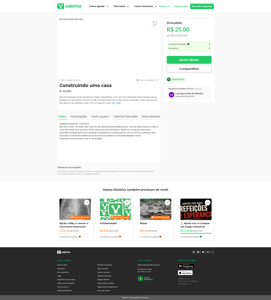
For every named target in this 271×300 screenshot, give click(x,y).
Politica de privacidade (65, 283)
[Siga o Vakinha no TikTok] (213, 252)
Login (59, 276)
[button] (108, 46)
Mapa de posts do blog (105, 283)
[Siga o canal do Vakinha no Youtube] (203, 252)
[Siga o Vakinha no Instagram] (193, 252)
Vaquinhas (61, 268)
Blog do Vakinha (103, 279)
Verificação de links (64, 290)
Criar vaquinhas (63, 272)
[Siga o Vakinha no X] (208, 252)
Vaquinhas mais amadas (66, 279)
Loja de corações (103, 272)
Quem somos (62, 265)
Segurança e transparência (107, 287)
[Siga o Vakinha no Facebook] (198, 252)
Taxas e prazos (102, 268)
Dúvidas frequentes (104, 265)
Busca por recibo (103, 290)
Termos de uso (62, 287)
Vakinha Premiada (104, 276)
